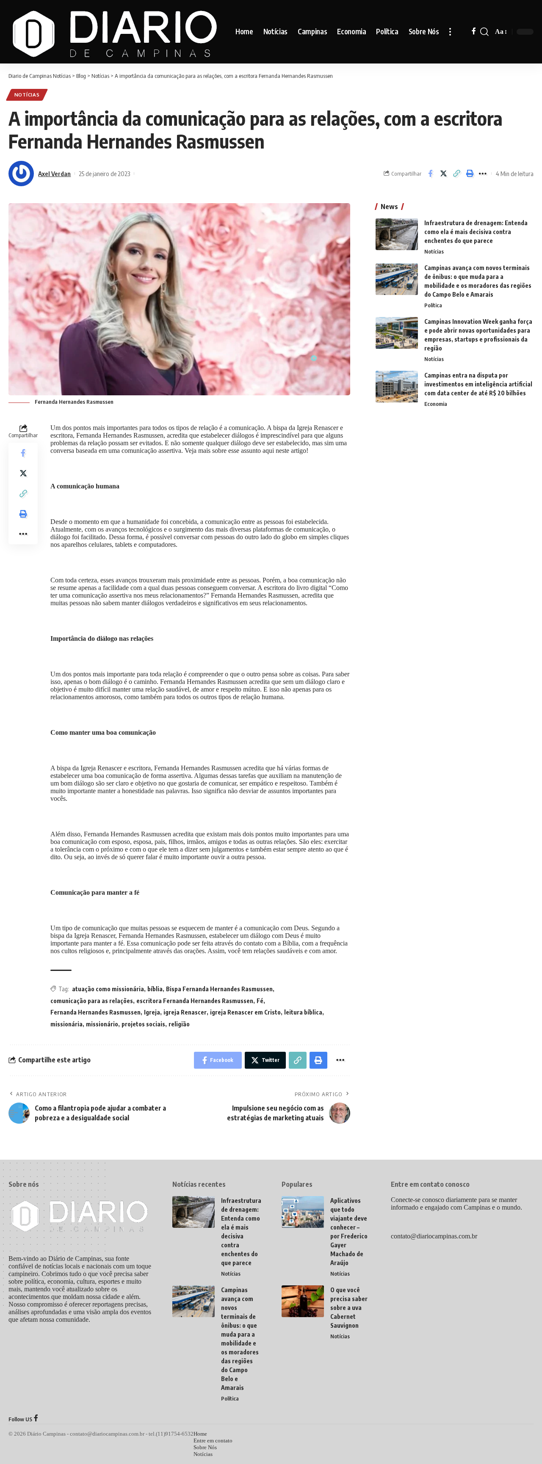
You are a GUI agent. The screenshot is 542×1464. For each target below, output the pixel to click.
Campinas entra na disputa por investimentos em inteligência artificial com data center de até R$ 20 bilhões (478, 384)
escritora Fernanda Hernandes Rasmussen (194, 1000)
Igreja (152, 1012)
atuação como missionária (108, 989)
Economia (435, 403)
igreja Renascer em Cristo (245, 1012)
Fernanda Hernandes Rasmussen (95, 1012)
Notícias (27, 94)
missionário (102, 1024)
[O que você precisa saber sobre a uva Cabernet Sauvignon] (303, 1301)
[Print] (470, 173)
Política (433, 305)
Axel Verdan (54, 173)
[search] (484, 31)
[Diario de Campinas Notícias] (115, 32)
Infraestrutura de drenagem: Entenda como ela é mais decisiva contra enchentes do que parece (476, 231)
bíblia (155, 989)
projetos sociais (143, 1024)
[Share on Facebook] (430, 173)
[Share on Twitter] (443, 173)
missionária (66, 1024)
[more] (450, 31)
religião (179, 1024)
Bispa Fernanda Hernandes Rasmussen (219, 989)
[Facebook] (474, 32)
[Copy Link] (456, 173)
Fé (260, 1000)
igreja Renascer (185, 1012)
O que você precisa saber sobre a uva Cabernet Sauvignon (349, 1307)
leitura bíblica (303, 1012)
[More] (483, 173)
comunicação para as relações (91, 1000)
